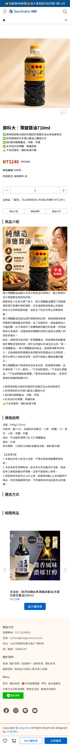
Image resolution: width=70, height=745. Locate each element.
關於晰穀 (15, 683)
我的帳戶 (26, 663)
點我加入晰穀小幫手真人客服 (31, 669)
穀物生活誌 (32, 689)
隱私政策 (50, 663)
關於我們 (15, 663)
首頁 (5, 683)
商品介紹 (13, 211)
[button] (65, 570)
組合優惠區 (54, 683)
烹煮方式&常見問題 (14, 689)
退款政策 (38, 663)
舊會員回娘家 (48, 689)
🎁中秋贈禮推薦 (30, 683)
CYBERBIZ (12, 731)
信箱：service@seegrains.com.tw (22, 638)
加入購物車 (31, 740)
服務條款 (8, 669)
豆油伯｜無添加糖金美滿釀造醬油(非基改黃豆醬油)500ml (35, 593)
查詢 (5, 663)
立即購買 (55, 740)
